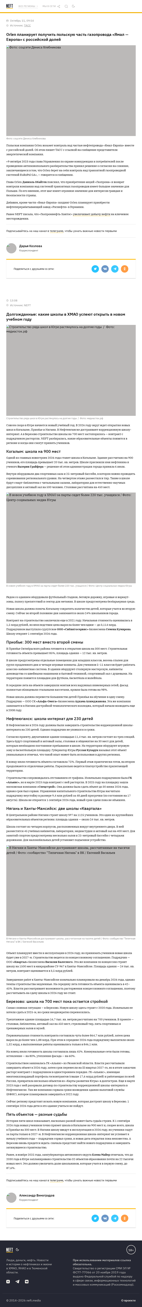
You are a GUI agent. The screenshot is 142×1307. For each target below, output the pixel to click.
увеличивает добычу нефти (91, 214)
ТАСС (27, 25)
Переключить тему (73, 6)
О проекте (128, 1300)
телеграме (56, 231)
